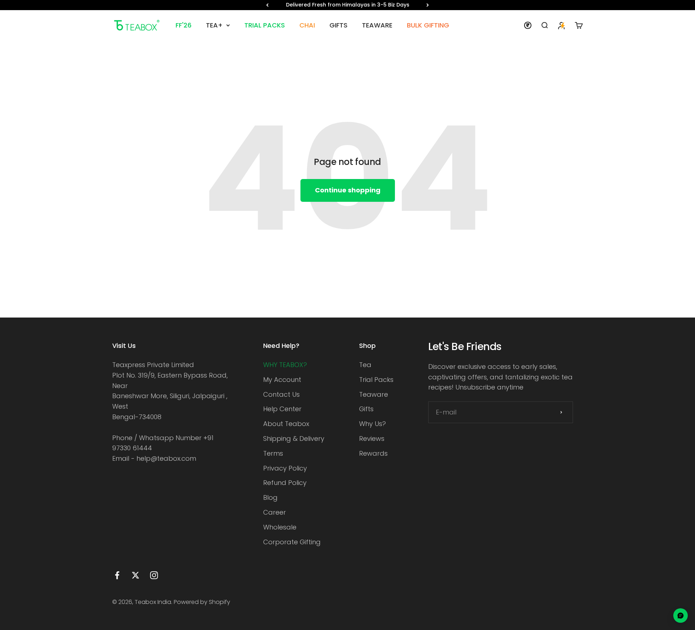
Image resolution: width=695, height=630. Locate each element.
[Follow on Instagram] (154, 575)
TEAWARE (377, 25)
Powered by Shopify (202, 602)
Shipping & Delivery (293, 438)
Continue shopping (347, 190)
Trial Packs (376, 379)
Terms (273, 453)
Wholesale (279, 527)
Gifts (366, 408)
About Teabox (286, 423)
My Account (282, 379)
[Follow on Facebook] (117, 575)
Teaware (373, 394)
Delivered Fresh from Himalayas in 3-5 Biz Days (347, 4)
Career (274, 512)
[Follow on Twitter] (135, 575)
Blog (270, 497)
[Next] (427, 5)
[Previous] (267, 5)
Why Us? (372, 423)
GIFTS (338, 25)
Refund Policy (285, 482)
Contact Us (281, 394)
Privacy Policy (285, 468)
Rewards (373, 453)
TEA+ (214, 25)
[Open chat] (680, 615)
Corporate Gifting (292, 541)
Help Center (282, 408)
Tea (365, 364)
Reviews (371, 438)
